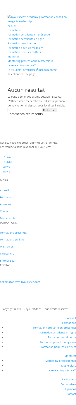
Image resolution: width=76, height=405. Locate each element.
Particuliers (15, 70)
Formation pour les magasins (26, 48)
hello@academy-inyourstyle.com (20, 282)
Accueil (12, 26)
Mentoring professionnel (23, 61)
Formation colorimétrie (22, 43)
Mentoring (6, 246)
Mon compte (7, 218)
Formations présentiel (13, 232)
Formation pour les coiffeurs (25, 52)
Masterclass (45, 61)
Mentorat (13, 56)
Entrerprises (29, 70)
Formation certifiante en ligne (26, 39)
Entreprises (7, 260)
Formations (14, 30)
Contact (52, 70)
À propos (42, 70)
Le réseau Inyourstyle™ (22, 65)
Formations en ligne (12, 239)
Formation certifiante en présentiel (29, 34)
